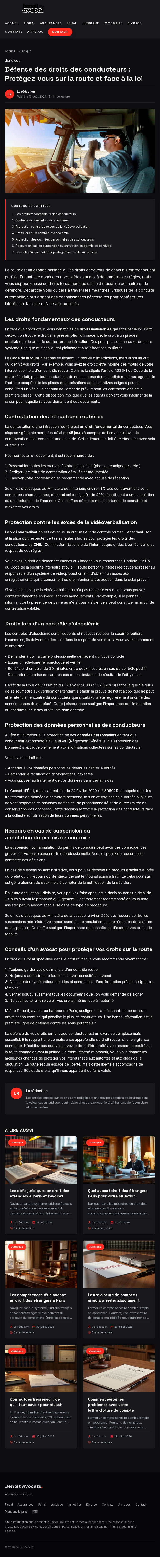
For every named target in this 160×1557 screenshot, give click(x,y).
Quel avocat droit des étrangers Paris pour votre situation (118, 1193)
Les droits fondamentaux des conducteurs (45, 214)
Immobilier (113, 23)
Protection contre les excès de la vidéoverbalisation (52, 226)
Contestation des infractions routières (42, 220)
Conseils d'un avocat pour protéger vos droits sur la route (56, 252)
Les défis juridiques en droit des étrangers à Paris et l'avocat (39, 1193)
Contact (60, 31)
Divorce (135, 23)
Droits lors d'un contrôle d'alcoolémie (42, 233)
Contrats (14, 31)
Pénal (72, 23)
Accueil (12, 23)
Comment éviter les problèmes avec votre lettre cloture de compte (111, 1405)
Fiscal (29, 23)
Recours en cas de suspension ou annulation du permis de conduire (63, 245)
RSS (35, 1511)
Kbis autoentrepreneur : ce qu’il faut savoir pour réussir (36, 1402)
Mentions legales (16, 1511)
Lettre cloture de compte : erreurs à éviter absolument (114, 1297)
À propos (35, 31)
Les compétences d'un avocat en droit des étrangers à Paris (38, 1297)
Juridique (90, 23)
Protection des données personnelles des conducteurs (54, 239)
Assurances (51, 23)
